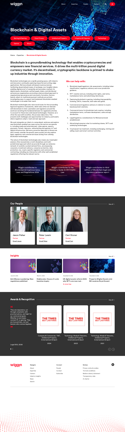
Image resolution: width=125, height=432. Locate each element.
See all (111, 204)
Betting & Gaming (20, 38)
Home (12, 55)
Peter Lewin (45, 235)
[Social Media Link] (112, 364)
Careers (96, 4)
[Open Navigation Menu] (112, 4)
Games (16, 43)
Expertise (74, 4)
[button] (109, 349)
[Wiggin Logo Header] (16, 4)
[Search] (105, 4)
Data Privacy (39, 38)
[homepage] (16, 365)
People (85, 4)
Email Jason (17, 241)
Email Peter (43, 241)
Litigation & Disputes (82, 38)
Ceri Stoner (71, 235)
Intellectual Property (59, 38)
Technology (102, 38)
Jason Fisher (19, 235)
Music (29, 43)
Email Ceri (69, 241)
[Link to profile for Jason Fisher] (22, 219)
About (63, 4)
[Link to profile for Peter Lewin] (49, 219)
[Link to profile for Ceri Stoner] (75, 219)
